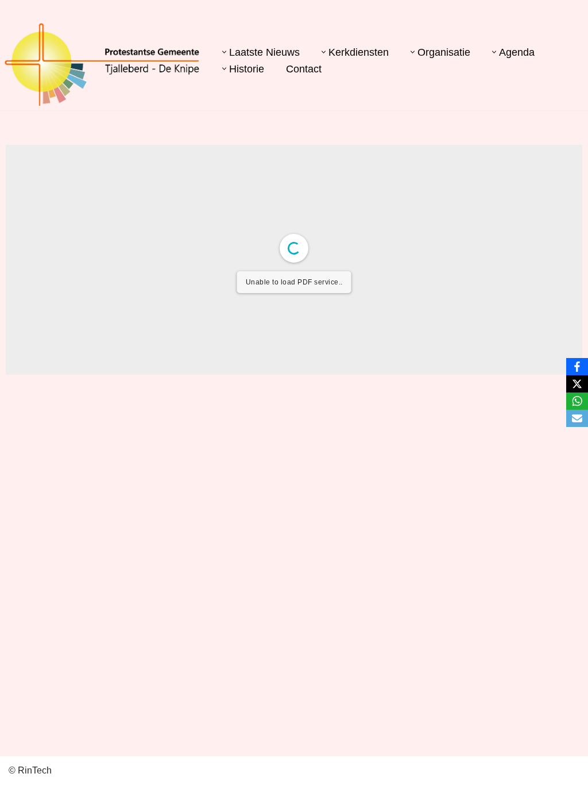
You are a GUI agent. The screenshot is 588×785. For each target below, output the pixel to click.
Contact (304, 69)
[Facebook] (577, 366)
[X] (577, 383)
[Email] (577, 418)
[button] (224, 52)
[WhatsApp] (577, 401)
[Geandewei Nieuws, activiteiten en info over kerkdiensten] (102, 64)
